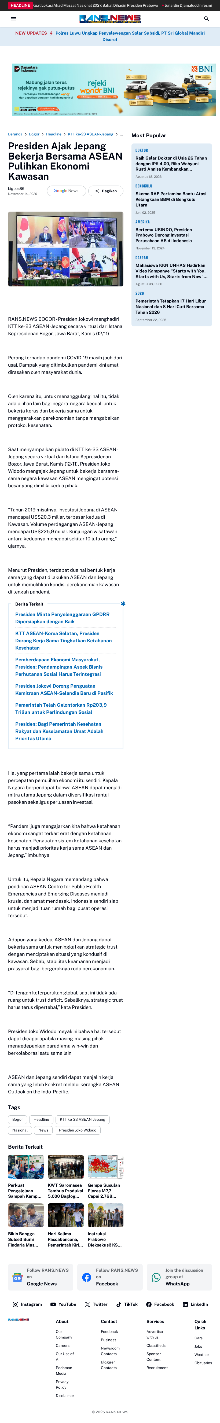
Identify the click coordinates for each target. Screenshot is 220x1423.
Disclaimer (65, 1395)
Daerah (141, 257)
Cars (199, 1338)
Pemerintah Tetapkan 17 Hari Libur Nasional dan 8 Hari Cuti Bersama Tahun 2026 (170, 306)
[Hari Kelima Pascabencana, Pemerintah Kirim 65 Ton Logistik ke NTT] (65, 1215)
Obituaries (203, 1363)
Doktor (141, 150)
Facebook (164, 1304)
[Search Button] (206, 18)
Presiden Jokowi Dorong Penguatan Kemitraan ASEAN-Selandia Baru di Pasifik (64, 689)
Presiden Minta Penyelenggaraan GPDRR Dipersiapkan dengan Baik (62, 617)
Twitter (100, 1304)
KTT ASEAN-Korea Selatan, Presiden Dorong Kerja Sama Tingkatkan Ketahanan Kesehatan (63, 641)
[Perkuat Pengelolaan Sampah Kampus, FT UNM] (26, 1167)
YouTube (67, 1304)
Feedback (109, 1331)
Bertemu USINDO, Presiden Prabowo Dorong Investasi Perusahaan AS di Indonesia (163, 235)
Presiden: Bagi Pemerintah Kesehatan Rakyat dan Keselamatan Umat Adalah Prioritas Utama (59, 731)
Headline (41, 1119)
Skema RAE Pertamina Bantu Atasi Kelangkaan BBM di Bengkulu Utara (170, 199)
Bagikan (109, 191)
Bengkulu (143, 186)
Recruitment (157, 1368)
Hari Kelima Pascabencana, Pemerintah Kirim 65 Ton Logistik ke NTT (65, 1239)
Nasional (20, 1130)
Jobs (198, 1346)
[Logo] (18, 1319)
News (43, 1130)
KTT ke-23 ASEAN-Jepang (82, 1119)
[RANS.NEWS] (110, 19)
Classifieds (156, 1345)
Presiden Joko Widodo (77, 1130)
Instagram (31, 1304)
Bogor (17, 1119)
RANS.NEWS (117, 1412)
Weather (202, 1354)
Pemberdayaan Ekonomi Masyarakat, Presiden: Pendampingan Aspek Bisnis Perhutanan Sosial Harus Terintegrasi (58, 667)
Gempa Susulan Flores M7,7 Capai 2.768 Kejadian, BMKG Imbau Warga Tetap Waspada (104, 1191)
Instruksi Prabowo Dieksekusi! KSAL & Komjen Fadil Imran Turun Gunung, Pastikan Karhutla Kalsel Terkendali (105, 1239)
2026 (139, 293)
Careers (62, 1345)
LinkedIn (199, 1304)
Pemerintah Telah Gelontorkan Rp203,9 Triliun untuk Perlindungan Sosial (61, 708)
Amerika (142, 222)
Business (108, 1340)
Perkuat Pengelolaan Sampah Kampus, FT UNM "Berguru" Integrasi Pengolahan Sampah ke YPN (25, 1191)
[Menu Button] (13, 18)
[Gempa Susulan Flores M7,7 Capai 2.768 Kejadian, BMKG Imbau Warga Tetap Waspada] (105, 1167)
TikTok (131, 1304)
